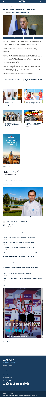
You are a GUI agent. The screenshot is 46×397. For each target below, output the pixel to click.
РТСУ (25, 73)
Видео (7, 334)
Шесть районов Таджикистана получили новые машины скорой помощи (20, 224)
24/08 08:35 (5, 270)
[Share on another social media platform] (42, 38)
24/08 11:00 (7, 107)
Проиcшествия (33, 3)
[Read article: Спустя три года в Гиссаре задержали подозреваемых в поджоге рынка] (12, 96)
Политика (5, 3)
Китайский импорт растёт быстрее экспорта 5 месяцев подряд (17, 262)
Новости (8, 6)
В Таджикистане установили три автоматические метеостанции (17, 273)
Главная (4, 6)
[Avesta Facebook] (7, 383)
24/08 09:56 (28, 126)
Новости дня (25, 12)
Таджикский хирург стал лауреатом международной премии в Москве (18, 216)
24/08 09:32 (5, 254)
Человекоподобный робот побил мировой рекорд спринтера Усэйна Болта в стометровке (20, 268)
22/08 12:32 (5, 280)
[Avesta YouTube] (4, 383)
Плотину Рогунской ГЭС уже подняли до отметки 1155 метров (18, 221)
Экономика (11, 3)
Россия (21, 73)
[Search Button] (42, 1)
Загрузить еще (23, 131)
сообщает (31, 44)
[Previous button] (3, 313)
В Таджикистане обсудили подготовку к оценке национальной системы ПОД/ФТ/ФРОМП (23, 278)
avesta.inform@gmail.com (7, 377)
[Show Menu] (3, 1)
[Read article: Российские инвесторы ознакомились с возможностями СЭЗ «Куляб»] (12, 117)
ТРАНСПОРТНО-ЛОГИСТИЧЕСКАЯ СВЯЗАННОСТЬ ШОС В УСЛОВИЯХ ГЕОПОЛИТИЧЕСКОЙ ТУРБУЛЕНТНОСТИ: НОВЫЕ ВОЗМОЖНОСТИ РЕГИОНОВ (20, 257)
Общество (26, 3)
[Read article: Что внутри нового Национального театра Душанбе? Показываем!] (33, 117)
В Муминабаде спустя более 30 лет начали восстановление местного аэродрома (21, 252)
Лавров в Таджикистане (10, 73)
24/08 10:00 (7, 127)
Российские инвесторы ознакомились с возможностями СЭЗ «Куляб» (11, 124)
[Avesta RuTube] (17, 384)
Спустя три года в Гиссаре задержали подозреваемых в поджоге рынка (10, 104)
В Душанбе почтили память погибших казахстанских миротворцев (20, 336)
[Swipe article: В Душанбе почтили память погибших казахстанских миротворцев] (23, 313)
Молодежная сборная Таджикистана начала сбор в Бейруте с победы (33, 103)
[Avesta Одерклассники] (27, 383)
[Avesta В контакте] (14, 383)
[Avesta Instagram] (11, 383)
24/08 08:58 (5, 264)
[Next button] (42, 313)
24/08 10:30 (28, 105)
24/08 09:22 (5, 260)
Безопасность (19, 3)
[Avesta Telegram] (24, 383)
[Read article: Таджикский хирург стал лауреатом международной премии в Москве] (23, 201)
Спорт (39, 3)
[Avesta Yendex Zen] (21, 384)
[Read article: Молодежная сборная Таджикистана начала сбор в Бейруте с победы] (33, 96)
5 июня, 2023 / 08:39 (7, 12)
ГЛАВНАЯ (4, 393)
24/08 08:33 (5, 275)
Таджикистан (30, 73)
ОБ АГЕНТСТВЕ (11, 393)
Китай (43, 3)
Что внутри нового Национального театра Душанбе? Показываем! (33, 124)
